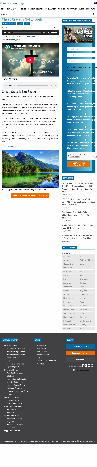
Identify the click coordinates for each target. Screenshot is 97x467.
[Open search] (93, 14)
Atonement (67, 287)
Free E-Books (12, 358)
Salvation (83, 309)
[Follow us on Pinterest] (86, 366)
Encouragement (69, 325)
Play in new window (17, 36)
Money (82, 298)
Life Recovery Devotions (16, 348)
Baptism (83, 283)
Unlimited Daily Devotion (16, 351)
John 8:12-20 (67, 202)
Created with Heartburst (87, 441)
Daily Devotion (55, 9)
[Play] (5, 32)
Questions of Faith (87, 9)
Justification (67, 294)
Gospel (20, 24)
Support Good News (12, 431)
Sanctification (85, 317)
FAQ (38, 358)
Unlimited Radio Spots (15, 373)
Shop (8, 361)
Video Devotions (13, 400)
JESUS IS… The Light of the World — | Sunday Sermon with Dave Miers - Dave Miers (78, 202)
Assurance (67, 283)
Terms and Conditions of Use (38, 441)
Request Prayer (70, 9)
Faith (82, 268)
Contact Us (80, 360)
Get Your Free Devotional (79, 163)
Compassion (67, 256)
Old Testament (85, 321)
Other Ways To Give (80, 346)
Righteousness (68, 309)
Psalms (82, 328)
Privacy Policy (54, 441)
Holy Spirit (67, 321)
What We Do (41, 348)
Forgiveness (67, 271)
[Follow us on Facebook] (83, 366)
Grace (27, 24)
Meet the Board (42, 351)
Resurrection (84, 279)
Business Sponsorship (81, 353)
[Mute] (49, 32)
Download (30, 36)
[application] (30, 32)
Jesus (82, 275)
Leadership (84, 294)
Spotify (13, 39)
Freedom (66, 290)
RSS (18, 39)
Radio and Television (14, 388)
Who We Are (41, 345)
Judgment (83, 290)
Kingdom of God (69, 317)
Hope (82, 313)
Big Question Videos (14, 403)
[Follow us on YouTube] (92, 366)
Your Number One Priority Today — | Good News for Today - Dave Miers (78, 215)
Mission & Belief (43, 355)
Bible (82, 256)
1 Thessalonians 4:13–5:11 (81, 186)
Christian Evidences (87, 260)
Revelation (84, 306)
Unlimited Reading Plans (16, 355)
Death (82, 287)
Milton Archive (68, 298)
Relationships (68, 306)
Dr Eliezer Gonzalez (9, 24)
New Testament (69, 302)
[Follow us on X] (89, 366)
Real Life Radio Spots (15, 382)
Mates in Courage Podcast (16, 385)
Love (65, 279)
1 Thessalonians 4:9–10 (72, 238)
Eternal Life (67, 268)
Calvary (66, 260)
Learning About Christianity (33, 9)
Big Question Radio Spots (16, 379)
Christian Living (69, 264)
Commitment (68, 328)
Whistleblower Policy (67, 441)
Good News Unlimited (10, 9)
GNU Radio (11, 376)
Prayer (82, 302)
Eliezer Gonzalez (10, 146)
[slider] (54, 32)
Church (82, 264)
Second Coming (69, 313)
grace (27, 138)
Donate (4, 14)
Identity (83, 325)
